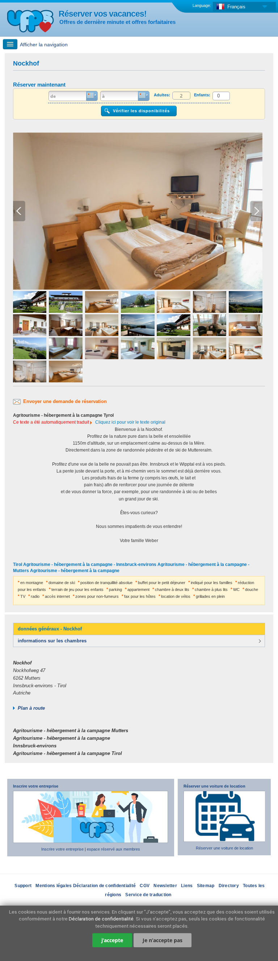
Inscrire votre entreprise (35, 786)
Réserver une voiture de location (214, 786)
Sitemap (206, 885)
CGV (144, 885)
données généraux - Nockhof (50, 628)
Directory (229, 885)
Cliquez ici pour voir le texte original (130, 422)
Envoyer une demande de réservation (65, 401)
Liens (187, 885)
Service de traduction (148, 894)
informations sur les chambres (52, 640)
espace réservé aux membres (113, 849)
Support (22, 885)
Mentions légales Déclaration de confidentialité (85, 885)
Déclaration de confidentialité (101, 919)
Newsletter (165, 885)
